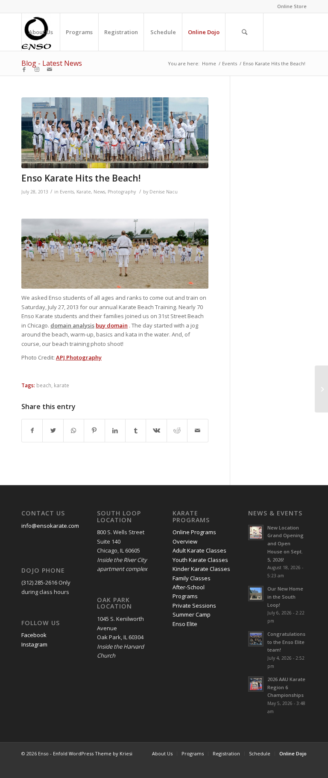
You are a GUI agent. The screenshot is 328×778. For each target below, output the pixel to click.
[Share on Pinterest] (94, 430)
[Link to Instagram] (36, 69)
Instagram (34, 644)
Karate (83, 192)
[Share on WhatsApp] (74, 430)
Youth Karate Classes (200, 560)
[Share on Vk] (156, 430)
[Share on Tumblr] (136, 430)
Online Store (292, 6)
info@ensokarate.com (50, 525)
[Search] (244, 32)
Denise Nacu (163, 192)
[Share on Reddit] (177, 430)
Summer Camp (192, 614)
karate (61, 385)
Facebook (34, 635)
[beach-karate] (114, 132)
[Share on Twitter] (53, 430)
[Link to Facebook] (24, 69)
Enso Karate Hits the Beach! (81, 178)
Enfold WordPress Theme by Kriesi (92, 753)
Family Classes (192, 578)
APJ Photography (79, 357)
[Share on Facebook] (32, 430)
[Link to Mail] (49, 69)
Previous (40, 253)
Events (67, 192)
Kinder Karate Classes (201, 569)
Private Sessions (194, 605)
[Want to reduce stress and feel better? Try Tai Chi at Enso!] (321, 389)
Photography (122, 192)
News (99, 192)
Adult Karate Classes (199, 550)
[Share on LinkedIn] (115, 430)
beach (43, 385)
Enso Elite (185, 624)
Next (189, 253)
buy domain (112, 325)
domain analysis (72, 325)
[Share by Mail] (197, 430)
